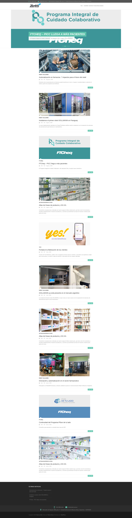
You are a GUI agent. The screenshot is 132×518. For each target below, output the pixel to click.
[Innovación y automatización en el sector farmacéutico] (66, 364)
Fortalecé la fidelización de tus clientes (53, 250)
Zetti (41, 79)
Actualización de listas (45, 202)
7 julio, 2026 (48, 252)
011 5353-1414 (33, 1)
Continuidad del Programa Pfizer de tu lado (55, 422)
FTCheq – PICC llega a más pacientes (53, 164)
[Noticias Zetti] (35, 5)
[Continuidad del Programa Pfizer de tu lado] (66, 406)
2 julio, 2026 (48, 338)
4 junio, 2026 (48, 383)
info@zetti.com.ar (43, 1)
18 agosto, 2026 (49, 79)
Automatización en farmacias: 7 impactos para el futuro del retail (62, 77)
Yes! (40, 247)
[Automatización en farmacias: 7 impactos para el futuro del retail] (66, 61)
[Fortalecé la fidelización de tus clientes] (66, 233)
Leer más (90, 87)
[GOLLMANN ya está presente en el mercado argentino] (66, 276)
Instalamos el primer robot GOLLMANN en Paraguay (58, 120)
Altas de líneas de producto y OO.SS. (58, 34)
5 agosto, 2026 (48, 165)
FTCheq (41, 160)
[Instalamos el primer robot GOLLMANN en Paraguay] (66, 104)
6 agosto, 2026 (48, 122)
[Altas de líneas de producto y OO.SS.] (66, 10)
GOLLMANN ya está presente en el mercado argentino (59, 293)
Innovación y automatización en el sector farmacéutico (59, 381)
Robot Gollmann (43, 74)
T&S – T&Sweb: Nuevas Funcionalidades (91, 5)
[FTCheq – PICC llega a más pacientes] (66, 147)
